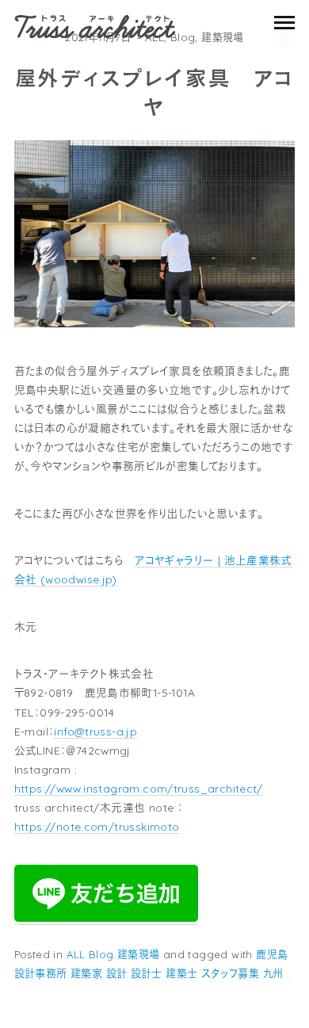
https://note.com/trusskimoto (97, 826)
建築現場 (222, 37)
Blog (183, 37)
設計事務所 (40, 973)
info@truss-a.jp (95, 731)
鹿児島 (272, 954)
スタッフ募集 (230, 973)
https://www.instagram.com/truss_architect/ (138, 788)
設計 (117, 973)
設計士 (146, 973)
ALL (76, 954)
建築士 (181, 973)
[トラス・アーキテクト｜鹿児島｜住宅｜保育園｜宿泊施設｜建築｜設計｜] (94, 26)
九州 (273, 973)
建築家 (86, 973)
